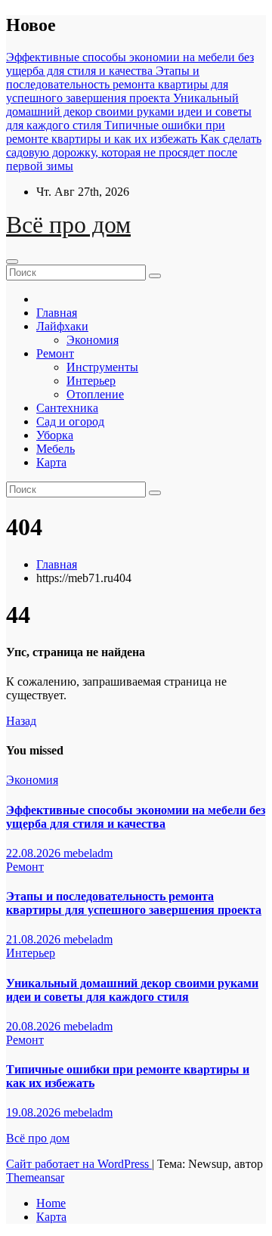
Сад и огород (70, 421)
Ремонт (55, 353)
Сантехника (67, 407)
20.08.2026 (34, 1026)
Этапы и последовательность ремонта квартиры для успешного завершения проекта (133, 903)
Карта (51, 462)
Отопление (95, 394)
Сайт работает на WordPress (79, 1163)
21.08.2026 (34, 939)
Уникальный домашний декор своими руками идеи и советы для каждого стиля (132, 990)
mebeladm (88, 853)
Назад (21, 720)
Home (51, 1203)
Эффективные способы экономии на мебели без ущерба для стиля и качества (135, 817)
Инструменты (102, 367)
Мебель (55, 448)
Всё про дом (68, 224)
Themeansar (35, 1177)
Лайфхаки (62, 326)
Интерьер (91, 380)
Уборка (54, 435)
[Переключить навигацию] (12, 261)
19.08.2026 (34, 1112)
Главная (56, 312)
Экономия (92, 339)
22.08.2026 (34, 853)
